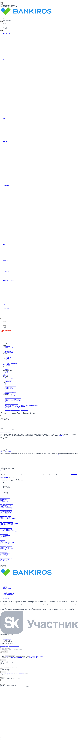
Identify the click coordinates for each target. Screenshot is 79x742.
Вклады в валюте (4, 534)
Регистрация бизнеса (8, 280)
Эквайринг (5, 260)
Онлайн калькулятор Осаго (6, 546)
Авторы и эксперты (7, 588)
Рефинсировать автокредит (6, 514)
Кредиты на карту (4, 506)
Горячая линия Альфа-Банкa (11, 395)
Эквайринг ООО (3, 552)
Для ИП (6, 371)
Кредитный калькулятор (10, 360)
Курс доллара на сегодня (5, 556)
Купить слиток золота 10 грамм (7, 542)
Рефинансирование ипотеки (6, 511)
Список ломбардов (4, 559)
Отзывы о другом (9, 388)
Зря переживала (3, 470)
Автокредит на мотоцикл (5, 517)
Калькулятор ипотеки (9, 362)
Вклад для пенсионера (5, 535)
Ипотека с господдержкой (6, 508)
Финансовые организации (6, 558)
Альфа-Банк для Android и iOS (11, 404)
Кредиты (5, 59)
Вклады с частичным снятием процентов (9, 537)
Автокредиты (8, 357)
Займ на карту (3, 496)
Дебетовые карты (6, 365)
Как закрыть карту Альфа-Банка (12, 399)
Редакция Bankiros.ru (4, 477)
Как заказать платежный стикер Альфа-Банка (15, 401)
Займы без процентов (5, 498)
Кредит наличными (4, 502)
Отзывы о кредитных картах (11, 390)
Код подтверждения (4, 664)
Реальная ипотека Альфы (5, 451)
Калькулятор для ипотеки (5, 512)
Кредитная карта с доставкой (6, 524)
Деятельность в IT (6, 598)
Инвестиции (6, 154)
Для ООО (7, 372)
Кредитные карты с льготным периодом (9, 523)
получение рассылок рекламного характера (18, 658)
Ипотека (7, 358)
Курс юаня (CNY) (8, 381)
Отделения (5, 374)
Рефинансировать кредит (5, 505)
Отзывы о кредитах (9, 389)
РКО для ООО (3, 550)
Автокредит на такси (4, 519)
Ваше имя (2, 654)
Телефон (2, 653)
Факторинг (6, 271)
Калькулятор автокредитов (11, 363)
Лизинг (5, 290)
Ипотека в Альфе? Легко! (5, 432)
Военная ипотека (4, 513)
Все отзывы (7, 383)
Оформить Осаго (4, 544)
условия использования (20, 673)
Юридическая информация (8, 593)
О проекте (5, 586)
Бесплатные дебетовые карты (6, 529)
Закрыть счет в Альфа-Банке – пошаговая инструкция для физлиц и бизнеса (21, 405)
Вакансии (5, 589)
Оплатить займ (3, 560)
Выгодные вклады (4, 532)
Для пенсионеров (9, 351)
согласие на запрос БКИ (32, 657)
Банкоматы (5, 375)
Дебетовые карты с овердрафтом (7, 530)
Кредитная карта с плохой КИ (6, 522)
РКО (4, 244)
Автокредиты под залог (5, 516)
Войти (2, 668)
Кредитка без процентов (5, 525)
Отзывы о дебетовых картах (11, 384)
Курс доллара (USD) (9, 378)
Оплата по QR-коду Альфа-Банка (12, 402)
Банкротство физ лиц (5, 555)
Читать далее (61, 435)
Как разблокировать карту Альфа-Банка (13, 407)
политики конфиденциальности (36, 656)
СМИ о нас (5, 587)
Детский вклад (3, 536)
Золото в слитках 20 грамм (6, 543)
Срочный (2, 500)
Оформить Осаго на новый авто (7, 548)
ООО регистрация (4, 554)
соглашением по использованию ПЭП (16, 657)
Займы (4, 118)
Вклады (5, 141)
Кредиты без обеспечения (6, 507)
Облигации (2, 540)
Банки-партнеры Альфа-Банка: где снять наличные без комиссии (19, 408)
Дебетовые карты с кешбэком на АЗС (8, 531)
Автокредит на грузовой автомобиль (8, 518)
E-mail (1, 683)
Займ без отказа (3, 499)
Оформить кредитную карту (6, 520)
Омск (2, 21)
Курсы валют (6, 33)
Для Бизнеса (7, 359)
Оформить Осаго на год (5, 547)
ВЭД (4, 304)
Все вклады (7, 346)
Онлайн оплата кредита (5, 561)
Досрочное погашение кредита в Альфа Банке (15, 396)
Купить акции (3, 538)
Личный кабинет (6, 393)
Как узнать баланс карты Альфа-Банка (13, 398)
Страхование (6, 185)
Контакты (5, 595)
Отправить (3, 684)
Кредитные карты (6, 364)
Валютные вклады (9, 348)
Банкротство (6, 308)
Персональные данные (8, 594)
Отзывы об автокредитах (10, 392)
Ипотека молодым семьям (6, 510)
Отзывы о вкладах (9, 387)
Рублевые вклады (9, 347)
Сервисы (5, 256)
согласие (6, 656)
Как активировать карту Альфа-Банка (13, 400)
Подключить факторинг (5, 553)
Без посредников (4, 501)
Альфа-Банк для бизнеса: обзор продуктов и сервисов (16, 410)
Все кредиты (8, 354)
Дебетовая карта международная (7, 526)
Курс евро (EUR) (8, 380)
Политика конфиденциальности (7, 673)
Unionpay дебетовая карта (6, 528)
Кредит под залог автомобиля (6, 504)
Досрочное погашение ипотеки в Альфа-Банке (15, 406)
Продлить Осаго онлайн (5, 549)
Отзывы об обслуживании (10, 386)
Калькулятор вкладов (9, 352)
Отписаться (5, 592)
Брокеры (2, 541)
